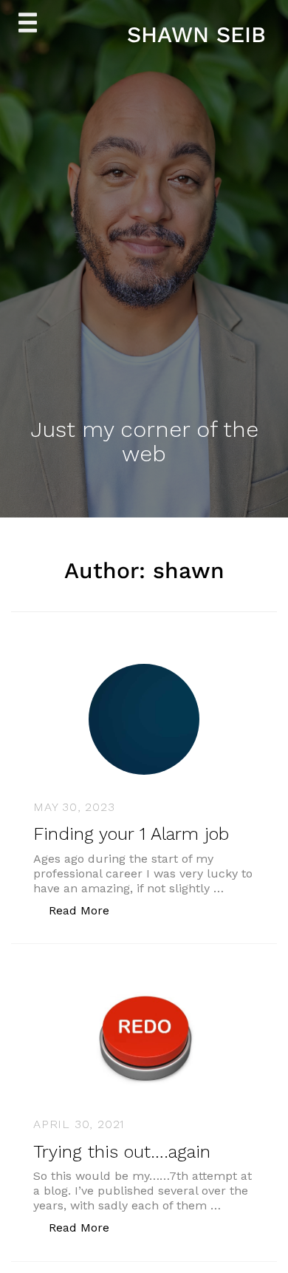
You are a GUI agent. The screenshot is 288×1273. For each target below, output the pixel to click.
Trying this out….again (121, 1151)
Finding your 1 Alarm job (131, 834)
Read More (87, 910)
